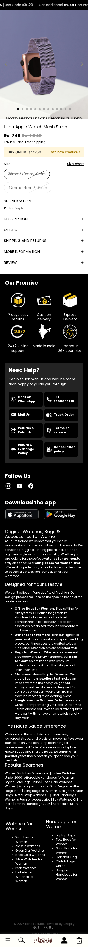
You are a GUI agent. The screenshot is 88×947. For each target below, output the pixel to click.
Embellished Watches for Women (24, 876)
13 (70, 109)
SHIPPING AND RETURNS (25, 240)
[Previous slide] (5, 64)
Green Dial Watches (30, 850)
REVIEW (10, 262)
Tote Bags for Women (66, 841)
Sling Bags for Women (66, 850)
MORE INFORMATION (22, 251)
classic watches (27, 846)
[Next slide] (82, 64)
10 (57, 109)
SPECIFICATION (17, 201)
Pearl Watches (26, 868)
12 (65, 109)
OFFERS (10, 229)
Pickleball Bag (66, 857)
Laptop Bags (65, 835)
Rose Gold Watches (30, 855)
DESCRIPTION (16, 218)
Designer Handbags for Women (66, 874)
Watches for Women (24, 839)
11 (61, 109)
